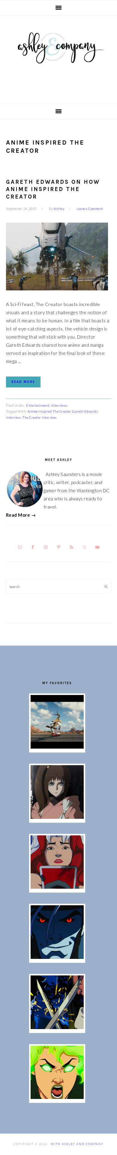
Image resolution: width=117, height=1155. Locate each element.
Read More (23, 382)
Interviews (59, 405)
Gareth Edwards (85, 411)
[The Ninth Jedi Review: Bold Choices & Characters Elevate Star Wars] (57, 817)
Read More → (21, 515)
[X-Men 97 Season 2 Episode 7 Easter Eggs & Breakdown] (57, 1027)
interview (13, 417)
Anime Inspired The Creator (49, 411)
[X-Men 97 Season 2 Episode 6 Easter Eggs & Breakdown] (57, 1097)
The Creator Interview (39, 417)
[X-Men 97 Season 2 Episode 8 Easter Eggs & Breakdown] (57, 957)
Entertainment (38, 405)
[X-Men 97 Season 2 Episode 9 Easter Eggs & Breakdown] (57, 887)
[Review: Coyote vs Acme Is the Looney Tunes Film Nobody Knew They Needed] (57, 747)
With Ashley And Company (58, 57)
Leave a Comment (89, 209)
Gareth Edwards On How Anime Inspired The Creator (53, 189)
